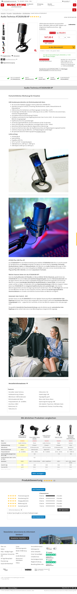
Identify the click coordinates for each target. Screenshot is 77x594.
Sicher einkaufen (35, 551)
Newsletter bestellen (18, 538)
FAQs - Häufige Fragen (7, 551)
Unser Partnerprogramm (21, 547)
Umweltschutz (35, 557)
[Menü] (56, 547)
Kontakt (3, 588)
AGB (75, 590)
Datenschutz (62, 590)
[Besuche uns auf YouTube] (75, 588)
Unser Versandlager (36, 554)
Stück (68, 37)
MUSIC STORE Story (21, 551)
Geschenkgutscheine (37, 559)
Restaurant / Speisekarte (19, 559)
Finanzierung (4, 561)
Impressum (56, 590)
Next (3, 53)
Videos (18, 563)
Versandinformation (36, 546)
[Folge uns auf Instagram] (73, 588)
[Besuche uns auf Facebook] (70, 588)
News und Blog (12, 588)
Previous (3, 23)
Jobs (17, 553)
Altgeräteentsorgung (9, 62)
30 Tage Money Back (6, 558)
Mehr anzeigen (37, 473)
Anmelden (66, 1)
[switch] (54, 549)
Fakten (3, 549)
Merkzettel (16, 56)
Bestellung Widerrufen (37, 564)
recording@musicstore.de (9, 1)
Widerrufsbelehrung (69, 590)
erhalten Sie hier (41, 131)
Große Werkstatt (20, 556)
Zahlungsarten (35, 549)
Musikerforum (47, 590)
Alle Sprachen (64, 510)
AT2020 (28, 104)
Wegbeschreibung (36, 562)
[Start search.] (74, 9)
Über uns (3, 546)
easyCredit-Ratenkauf (7, 563)
